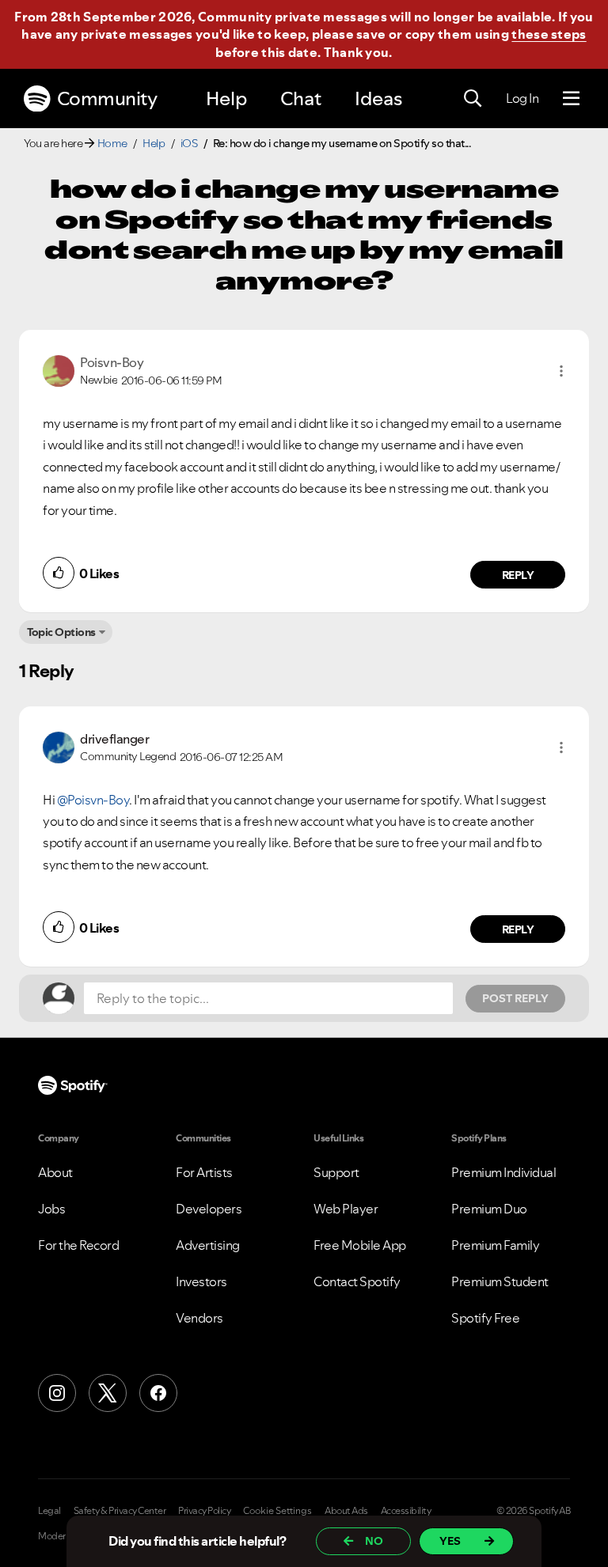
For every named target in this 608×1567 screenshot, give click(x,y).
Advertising (208, 1245)
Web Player (346, 1208)
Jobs (51, 1208)
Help (226, 98)
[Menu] (571, 99)
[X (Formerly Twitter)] (108, 1393)
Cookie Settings (277, 1511)
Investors (201, 1281)
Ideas (378, 98)
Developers (208, 1208)
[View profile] (58, 369)
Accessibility (406, 1511)
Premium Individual (503, 1172)
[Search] (472, 99)
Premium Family (495, 1245)
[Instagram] (57, 1393)
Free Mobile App (360, 1245)
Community (107, 98)
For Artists (204, 1172)
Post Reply (515, 998)
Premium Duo (489, 1208)
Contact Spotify (357, 1281)
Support (336, 1172)
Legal (49, 1511)
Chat (300, 98)
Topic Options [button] (61, 632)
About (55, 1172)
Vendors (199, 1318)
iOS (189, 143)
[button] (561, 371)
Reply (518, 575)
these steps (548, 34)
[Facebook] (158, 1393)
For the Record (78, 1245)
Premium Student (500, 1281)
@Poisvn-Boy (93, 799)
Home (112, 143)
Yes (450, 1541)
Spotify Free (485, 1318)
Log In (522, 98)
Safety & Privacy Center (120, 1511)
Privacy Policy (204, 1511)
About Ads (346, 1511)
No (374, 1541)
